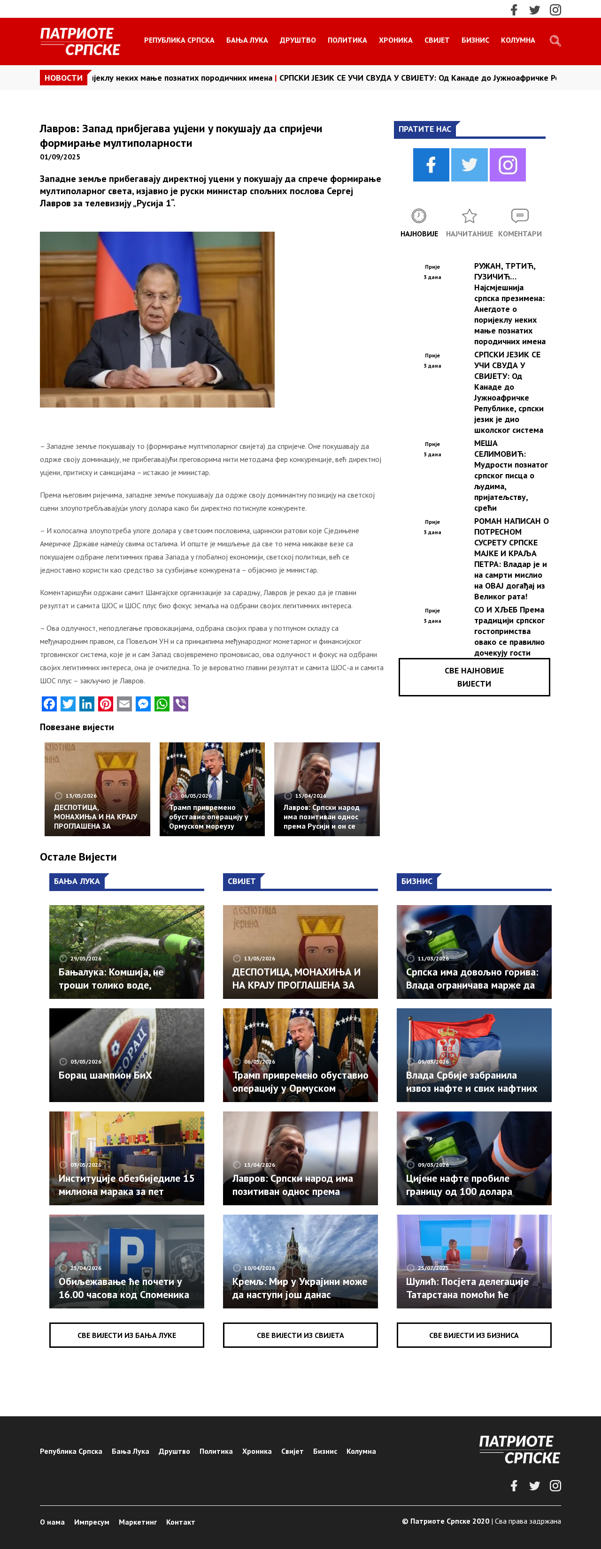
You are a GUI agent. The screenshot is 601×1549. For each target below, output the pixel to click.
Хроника (396, 40)
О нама (52, 1521)
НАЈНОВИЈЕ (419, 233)
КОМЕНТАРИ (520, 233)
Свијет (437, 40)
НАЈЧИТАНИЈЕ (469, 233)
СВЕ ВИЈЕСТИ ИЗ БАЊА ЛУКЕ (126, 1335)
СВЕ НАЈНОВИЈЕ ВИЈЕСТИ (474, 677)
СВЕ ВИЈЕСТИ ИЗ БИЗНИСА (474, 1335)
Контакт (180, 1521)
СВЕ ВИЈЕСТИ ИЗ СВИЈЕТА (300, 1335)
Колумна (518, 40)
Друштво (298, 40)
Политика (347, 40)
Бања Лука (247, 40)
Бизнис (475, 40)
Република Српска (179, 40)
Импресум (91, 1521)
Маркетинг (138, 1521)
